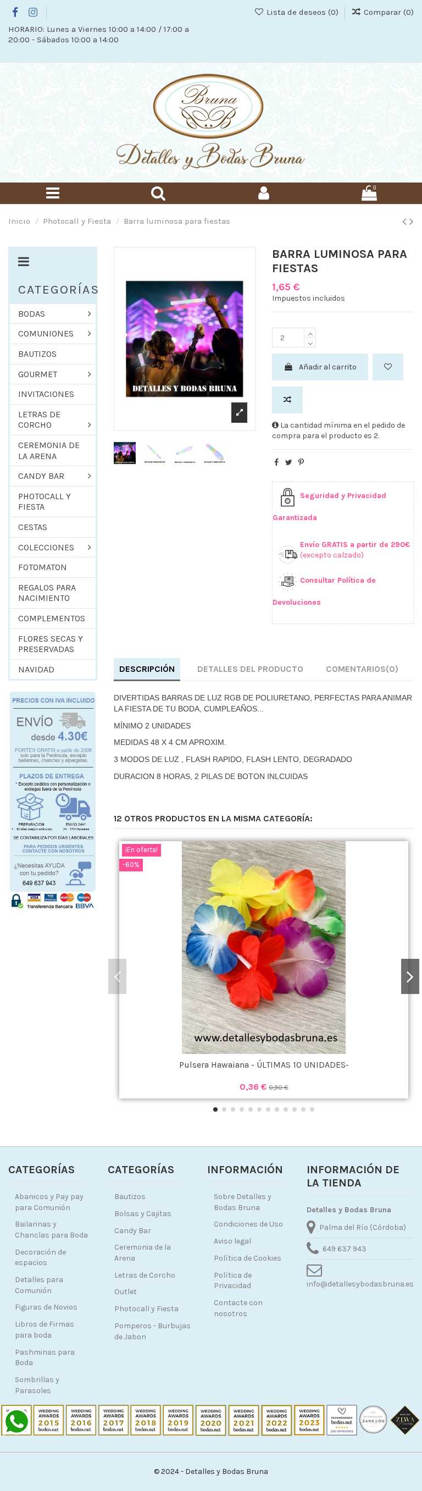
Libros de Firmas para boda (44, 1329)
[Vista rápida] (279, 1050)
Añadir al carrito (328, 367)
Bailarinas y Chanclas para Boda (51, 1229)
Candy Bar (132, 1230)
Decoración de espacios (40, 1257)
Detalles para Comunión (39, 1285)
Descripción (147, 669)
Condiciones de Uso (248, 1224)
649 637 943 (345, 1248)
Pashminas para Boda (45, 1358)
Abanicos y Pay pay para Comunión (49, 1202)
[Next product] (411, 221)
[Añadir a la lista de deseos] (388, 367)
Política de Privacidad (233, 1281)
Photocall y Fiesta (146, 1308)
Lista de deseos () (302, 12)
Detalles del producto (250, 669)
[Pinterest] (301, 462)
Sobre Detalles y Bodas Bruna (242, 1202)
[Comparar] (263, 1050)
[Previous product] (405, 221)
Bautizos (130, 1196)
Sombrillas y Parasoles (37, 1385)
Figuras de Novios (46, 1307)
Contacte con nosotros (238, 1308)
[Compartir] (276, 462)
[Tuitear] (288, 462)
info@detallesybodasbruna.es (360, 1284)
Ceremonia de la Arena (142, 1252)
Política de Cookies (247, 1258)
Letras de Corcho (144, 1275)
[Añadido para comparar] (287, 399)
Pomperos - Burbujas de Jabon (152, 1331)
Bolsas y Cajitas (142, 1213)
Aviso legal (232, 1241)
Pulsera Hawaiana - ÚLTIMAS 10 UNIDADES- (264, 1064)
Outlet (125, 1291)
